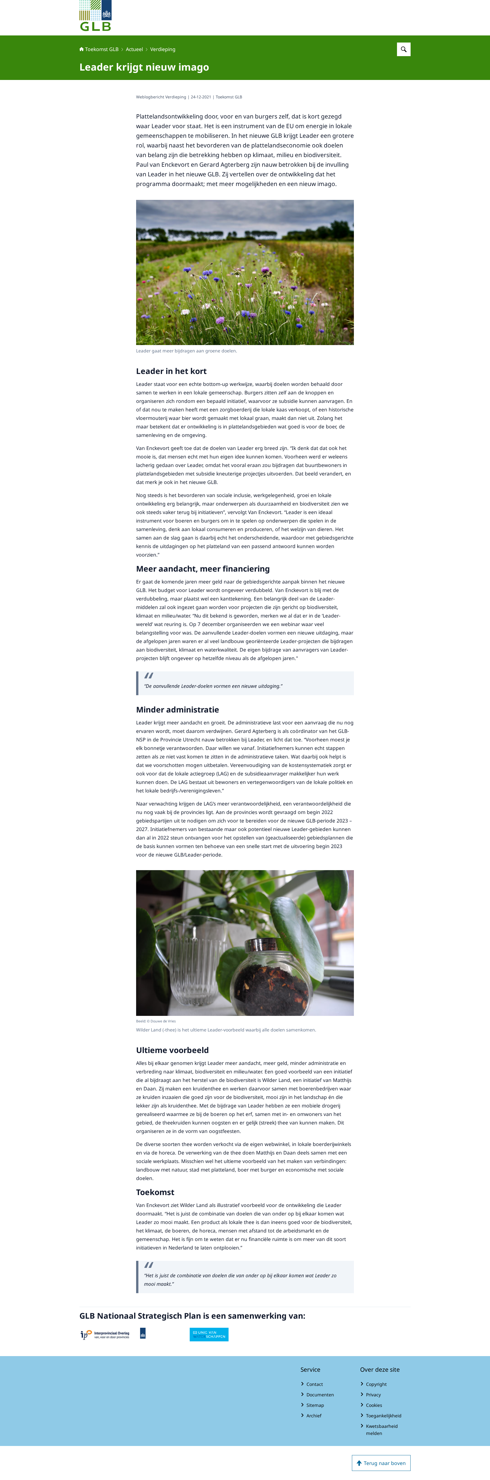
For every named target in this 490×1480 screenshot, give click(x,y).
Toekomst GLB (102, 49)
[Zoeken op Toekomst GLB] (404, 49)
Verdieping (163, 49)
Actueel (134, 49)
